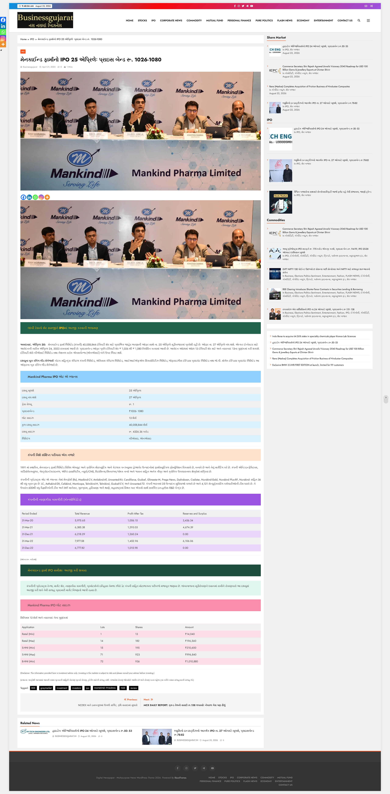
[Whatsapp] (35, 197)
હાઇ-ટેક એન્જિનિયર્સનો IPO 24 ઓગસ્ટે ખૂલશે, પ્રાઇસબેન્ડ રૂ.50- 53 (92, 731)
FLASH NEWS (284, 20)
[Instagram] (41, 197)
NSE (123, 688)
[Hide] (1, 50)
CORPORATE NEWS (171, 20)
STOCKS (142, 20)
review (133, 688)
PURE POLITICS (264, 20)
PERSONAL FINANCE (239, 20)
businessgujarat (30, 66)
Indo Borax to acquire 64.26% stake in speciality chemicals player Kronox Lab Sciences (314, 336)
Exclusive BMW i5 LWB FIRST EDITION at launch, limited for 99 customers (308, 365)
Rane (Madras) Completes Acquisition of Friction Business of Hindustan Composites (312, 358)
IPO (153, 20)
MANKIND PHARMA (105, 688)
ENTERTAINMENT (323, 20)
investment (62, 688)
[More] (47, 197)
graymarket (46, 688)
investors (76, 688)
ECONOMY (303, 20)
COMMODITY (194, 20)
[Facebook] (23, 197)
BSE (33, 688)
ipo (87, 688)
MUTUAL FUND (214, 20)
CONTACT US (345, 20)
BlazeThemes (180, 777)
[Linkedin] (29, 197)
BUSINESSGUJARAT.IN (65, 736)
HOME (129, 20)
